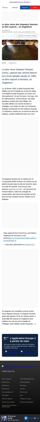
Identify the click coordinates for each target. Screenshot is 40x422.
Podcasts (15, 7)
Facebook (10, 375)
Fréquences (5, 389)
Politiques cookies (25, 398)
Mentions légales (7, 398)
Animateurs (5, 385)
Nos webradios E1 (7, 392)
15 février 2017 (29, 244)
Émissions (25, 7)
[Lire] (26, 418)
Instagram (6, 375)
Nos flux (22, 389)
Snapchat (16, 375)
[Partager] (3, 36)
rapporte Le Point (15, 189)
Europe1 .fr (7, 30)
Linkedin (19, 375)
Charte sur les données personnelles (9, 406)
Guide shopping (25, 382)
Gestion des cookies (8, 402)
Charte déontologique (26, 402)
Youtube (13, 375)
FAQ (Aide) (5, 395)
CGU (21, 395)
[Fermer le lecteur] (38, 418)
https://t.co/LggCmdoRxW (18, 238)
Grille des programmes (27, 379)
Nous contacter (6, 379)
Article (4, 63)
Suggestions (13, 63)
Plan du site (23, 392)
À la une (4, 7)
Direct (35, 7)
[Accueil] (20, 2)
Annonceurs (5, 382)
